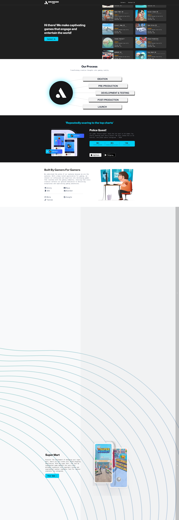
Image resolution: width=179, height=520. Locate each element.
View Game (51, 473)
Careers (123, 2)
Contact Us (131, 2)
